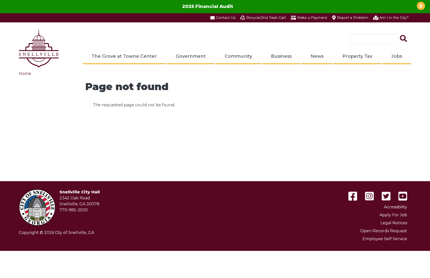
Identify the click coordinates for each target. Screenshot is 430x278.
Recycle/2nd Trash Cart (266, 17)
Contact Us (225, 17)
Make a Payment (312, 17)
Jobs (396, 56)
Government (191, 56)
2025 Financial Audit (207, 6)
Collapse (421, 6)
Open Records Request (383, 230)
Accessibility (395, 207)
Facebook (352, 196)
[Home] (39, 48)
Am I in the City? (394, 17)
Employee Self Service (385, 238)
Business (281, 56)
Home (25, 73)
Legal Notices (393, 223)
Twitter (386, 196)
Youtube (402, 196)
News (317, 56)
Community (238, 56)
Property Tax (357, 56)
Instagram (369, 196)
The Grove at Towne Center (124, 56)
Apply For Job (393, 215)
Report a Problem (352, 17)
